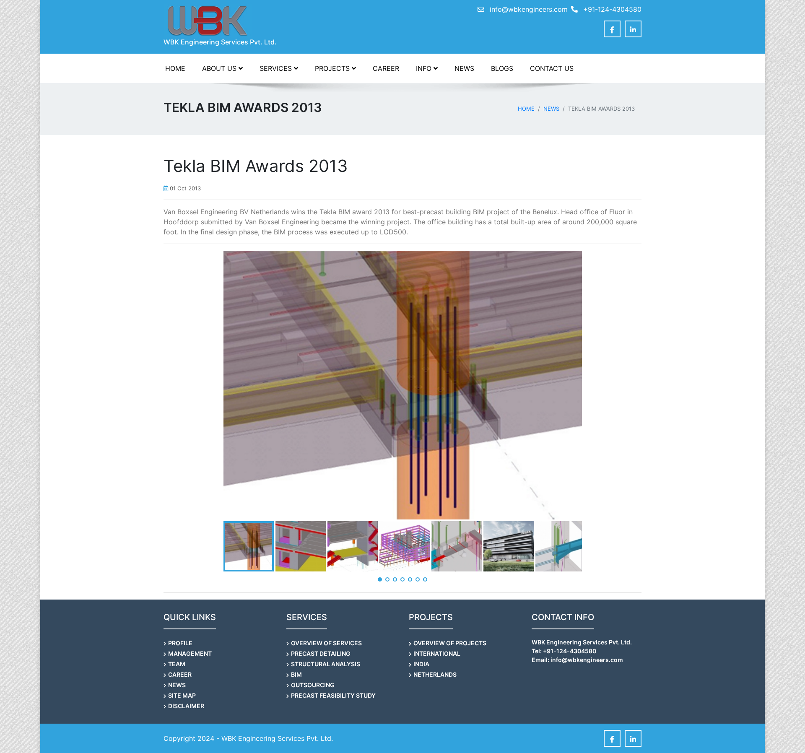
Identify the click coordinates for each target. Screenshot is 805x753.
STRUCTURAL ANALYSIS (325, 663)
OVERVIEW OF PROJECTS (449, 643)
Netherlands (435, 674)
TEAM (176, 663)
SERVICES (277, 68)
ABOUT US (220, 68)
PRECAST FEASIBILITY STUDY (333, 695)
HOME (175, 68)
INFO (425, 68)
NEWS (464, 68)
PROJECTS (333, 68)
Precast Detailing (321, 653)
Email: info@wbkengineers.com (577, 659)
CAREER (386, 68)
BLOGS (502, 68)
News (551, 108)
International (436, 653)
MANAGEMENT (190, 653)
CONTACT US (552, 68)
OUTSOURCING (313, 684)
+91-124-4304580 (611, 9)
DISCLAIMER (186, 705)
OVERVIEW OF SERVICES (326, 643)
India (421, 663)
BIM (296, 674)
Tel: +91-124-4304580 (564, 650)
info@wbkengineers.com (529, 9)
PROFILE (180, 643)
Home (526, 108)
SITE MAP (182, 695)
